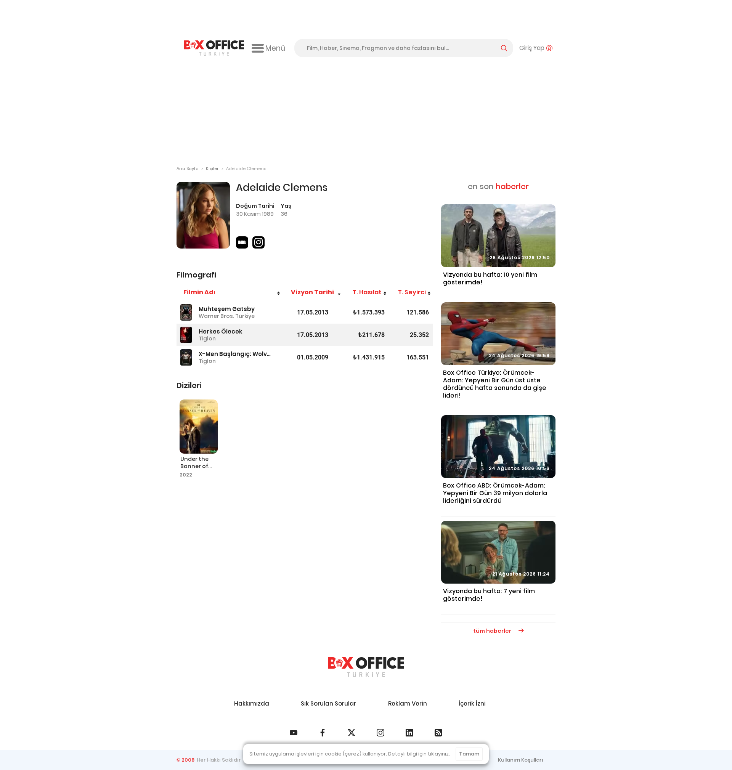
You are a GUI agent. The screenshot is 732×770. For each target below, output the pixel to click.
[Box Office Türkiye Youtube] (293, 732)
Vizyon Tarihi (312, 292)
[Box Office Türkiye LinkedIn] (409, 732)
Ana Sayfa (188, 168)
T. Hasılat (367, 292)
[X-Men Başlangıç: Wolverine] (186, 357)
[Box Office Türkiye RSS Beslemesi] (438, 732)
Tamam (469, 754)
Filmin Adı (199, 292)
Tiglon (207, 338)
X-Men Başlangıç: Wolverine (235, 354)
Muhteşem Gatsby (227, 309)
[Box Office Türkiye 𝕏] (351, 732)
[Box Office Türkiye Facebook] (322, 732)
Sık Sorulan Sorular (328, 703)
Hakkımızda (251, 703)
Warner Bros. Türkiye (227, 316)
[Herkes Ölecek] (186, 335)
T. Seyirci (412, 292)
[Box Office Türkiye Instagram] (380, 732)
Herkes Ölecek (220, 331)
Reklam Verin (407, 703)
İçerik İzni (472, 703)
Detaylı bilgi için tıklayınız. (419, 754)
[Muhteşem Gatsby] (186, 312)
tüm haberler (492, 631)
